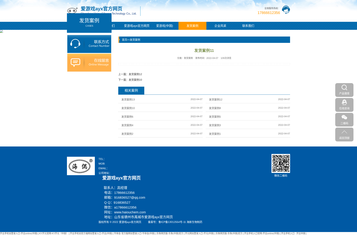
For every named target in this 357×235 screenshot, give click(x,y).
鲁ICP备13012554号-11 (172, 221)
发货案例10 (135, 79)
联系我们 (248, 25)
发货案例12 (135, 74)
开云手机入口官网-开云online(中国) (261, 233)
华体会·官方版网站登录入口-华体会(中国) (134, 233)
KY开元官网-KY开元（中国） (53, 233)
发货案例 (192, 25)
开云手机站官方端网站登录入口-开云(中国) (91, 233)
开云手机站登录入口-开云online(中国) (19, 233)
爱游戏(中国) (164, 25)
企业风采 (220, 25)
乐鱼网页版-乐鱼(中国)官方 (170, 233)
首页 (124, 39)
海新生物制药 (194, 221)
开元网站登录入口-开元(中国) (199, 233)
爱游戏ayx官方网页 (136, 25)
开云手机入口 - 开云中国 (293, 233)
